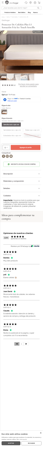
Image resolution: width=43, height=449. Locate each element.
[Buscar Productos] (38, 8)
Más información (22, 439)
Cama (8, 17)
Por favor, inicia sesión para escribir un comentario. (28, 85)
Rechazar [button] (31, 443)
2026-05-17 (7, 288)
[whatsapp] (7, 156)
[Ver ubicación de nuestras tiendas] (30, 2)
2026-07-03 (7, 254)
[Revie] (35, 246)
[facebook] (3, 156)
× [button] (40, 433)
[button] (4, 112)
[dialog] (21, 440)
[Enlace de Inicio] (3, 17)
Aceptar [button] (11, 443)
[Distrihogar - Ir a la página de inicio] (13, 4)
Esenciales (15, 17)
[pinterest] (11, 156)
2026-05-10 (7, 326)
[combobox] (21, 8)
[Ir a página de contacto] (26, 2)
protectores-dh (24, 17)
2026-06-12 (7, 271)
